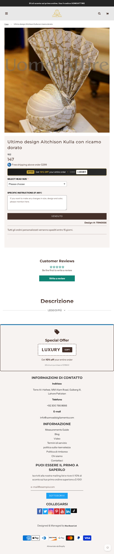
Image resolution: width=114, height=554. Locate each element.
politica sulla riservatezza (57, 447)
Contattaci (57, 460)
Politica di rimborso (57, 451)
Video (57, 438)
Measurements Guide (57, 429)
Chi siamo (57, 456)
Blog (57, 434)
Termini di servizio (57, 442)
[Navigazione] (6, 13)
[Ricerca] (99, 13)
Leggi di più (55, 310)
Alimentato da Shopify (56, 546)
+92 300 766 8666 (57, 405)
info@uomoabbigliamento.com (57, 417)
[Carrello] (107, 13)
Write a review (57, 278)
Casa (6, 24)
